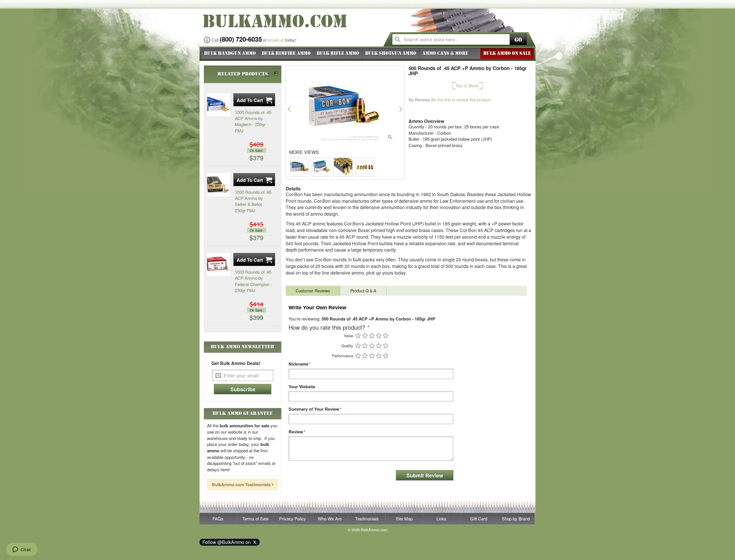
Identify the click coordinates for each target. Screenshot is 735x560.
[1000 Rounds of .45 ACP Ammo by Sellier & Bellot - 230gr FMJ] (218, 184)
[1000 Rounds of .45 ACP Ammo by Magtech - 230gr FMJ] (218, 104)
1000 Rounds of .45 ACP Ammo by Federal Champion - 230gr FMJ (253, 281)
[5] (385, 336)
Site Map (404, 518)
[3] (371, 336)
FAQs (217, 518)
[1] (358, 336)
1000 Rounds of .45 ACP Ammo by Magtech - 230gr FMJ (253, 121)
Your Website (302, 387)
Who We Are (330, 518)
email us (276, 40)
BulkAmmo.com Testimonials (241, 484)
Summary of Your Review (314, 409)
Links (441, 518)
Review (296, 432)
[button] (289, 109)
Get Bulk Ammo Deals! (235, 363)
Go (518, 39)
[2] (364, 336)
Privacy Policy (292, 518)
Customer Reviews (313, 290)
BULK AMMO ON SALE (507, 53)
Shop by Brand (516, 518)
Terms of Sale (255, 518)
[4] (378, 336)
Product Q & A (363, 290)
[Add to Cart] (254, 99)
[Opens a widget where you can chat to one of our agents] (22, 550)
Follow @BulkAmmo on (227, 542)
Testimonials (367, 518)
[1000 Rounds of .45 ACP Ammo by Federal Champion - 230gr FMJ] (218, 264)
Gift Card (478, 518)
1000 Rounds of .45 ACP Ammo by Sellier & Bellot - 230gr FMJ (253, 201)
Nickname (298, 364)
